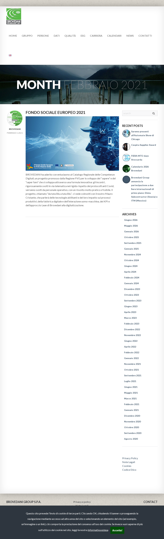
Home (13, 35)
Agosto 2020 (131, 438)
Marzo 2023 (130, 317)
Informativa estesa (98, 529)
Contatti (145, 35)
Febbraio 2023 (131, 323)
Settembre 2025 (132, 243)
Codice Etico (129, 469)
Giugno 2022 (130, 340)
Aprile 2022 (130, 346)
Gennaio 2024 (131, 283)
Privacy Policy (130, 458)
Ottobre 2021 (131, 369)
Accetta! (117, 530)
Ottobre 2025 (131, 237)
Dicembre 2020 (132, 415)
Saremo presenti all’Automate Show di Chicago (142, 135)
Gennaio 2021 (131, 410)
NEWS (130, 35)
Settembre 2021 (132, 375)
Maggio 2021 (131, 392)
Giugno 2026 (130, 220)
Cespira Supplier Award (143, 145)
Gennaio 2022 (131, 358)
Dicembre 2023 (132, 289)
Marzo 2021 (130, 398)
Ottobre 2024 (131, 260)
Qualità (70, 35)
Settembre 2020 (132, 433)
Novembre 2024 (132, 254)
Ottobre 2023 (131, 294)
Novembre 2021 (132, 364)
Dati (57, 35)
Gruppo (27, 35)
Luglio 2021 (130, 381)
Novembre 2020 (132, 421)
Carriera (96, 35)
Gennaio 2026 (131, 231)
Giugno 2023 (130, 306)
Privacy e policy (82, 501)
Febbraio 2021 (131, 404)
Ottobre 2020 (131, 427)
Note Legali (128, 461)
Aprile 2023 (130, 312)
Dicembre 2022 (132, 329)
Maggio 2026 (131, 225)
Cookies (126, 465)
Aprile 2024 (130, 271)
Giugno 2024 (130, 266)
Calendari (114, 35)
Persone (43, 35)
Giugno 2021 (130, 387)
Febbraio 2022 (131, 352)
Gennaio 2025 (131, 248)
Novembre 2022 (132, 335)
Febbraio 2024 (131, 277)
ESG (83, 35)
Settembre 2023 (132, 300)
